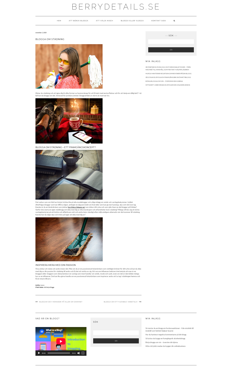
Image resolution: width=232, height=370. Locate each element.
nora (42, 285)
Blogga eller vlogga (132, 21)
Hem (59, 21)
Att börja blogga (78, 21)
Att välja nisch (104, 21)
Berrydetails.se (116, 6)
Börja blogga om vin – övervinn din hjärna (164, 81)
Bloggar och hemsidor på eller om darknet (60, 302)
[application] (60, 341)
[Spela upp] (39, 353)
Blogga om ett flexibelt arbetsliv (121, 302)
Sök (171, 50)
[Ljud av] (78, 353)
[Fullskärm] (83, 353)
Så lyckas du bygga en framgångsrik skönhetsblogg (168, 77)
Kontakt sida (158, 21)
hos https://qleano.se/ (76, 207)
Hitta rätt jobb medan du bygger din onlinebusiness (168, 85)
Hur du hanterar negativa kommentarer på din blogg (168, 73)
